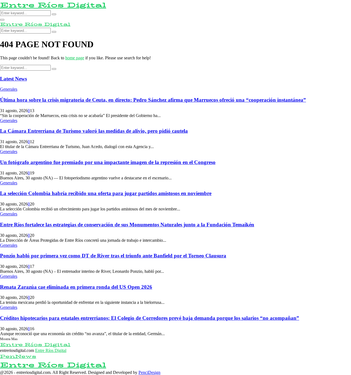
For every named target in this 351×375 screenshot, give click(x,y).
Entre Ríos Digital (53, 5)
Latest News (13, 79)
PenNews (18, 356)
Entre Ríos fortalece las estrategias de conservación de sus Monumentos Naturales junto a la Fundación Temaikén (127, 224)
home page (74, 57)
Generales (8, 89)
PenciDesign (149, 372)
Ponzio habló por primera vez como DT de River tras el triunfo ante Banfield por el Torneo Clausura (113, 256)
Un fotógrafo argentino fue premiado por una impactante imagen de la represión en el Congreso (108, 162)
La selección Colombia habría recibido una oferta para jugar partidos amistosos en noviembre (105, 193)
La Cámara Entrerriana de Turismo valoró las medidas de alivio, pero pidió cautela (94, 131)
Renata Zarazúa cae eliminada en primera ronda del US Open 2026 (76, 287)
